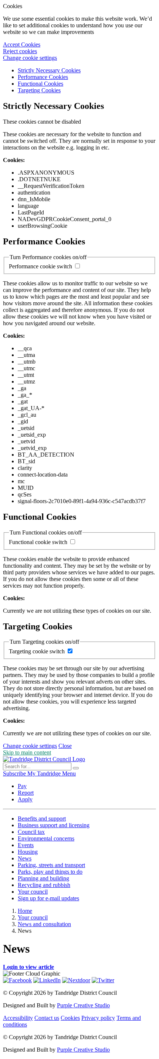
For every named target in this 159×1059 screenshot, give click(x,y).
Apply (25, 799)
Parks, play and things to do (50, 872)
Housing (28, 852)
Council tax (31, 832)
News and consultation (44, 924)
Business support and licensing (53, 825)
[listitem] (15, 773)
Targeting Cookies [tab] (39, 90)
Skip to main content (27, 752)
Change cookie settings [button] (30, 58)
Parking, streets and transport (51, 865)
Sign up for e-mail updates (48, 898)
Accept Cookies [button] (21, 44)
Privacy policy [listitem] (98, 1018)
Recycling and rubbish (44, 885)
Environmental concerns (46, 838)
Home (25, 911)
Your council (33, 891)
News (24, 858)
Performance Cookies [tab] (43, 77)
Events (26, 845)
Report (26, 793)
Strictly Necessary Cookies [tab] (49, 70)
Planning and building (43, 878)
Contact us (46, 1018)
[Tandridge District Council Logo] (44, 759)
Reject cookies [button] (20, 51)
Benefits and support (42, 818)
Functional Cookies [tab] (40, 83)
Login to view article (28, 967)
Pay (22, 786)
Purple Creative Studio (83, 1005)
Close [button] (65, 746)
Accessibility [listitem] (18, 1018)
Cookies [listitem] (70, 1018)
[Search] (76, 768)
